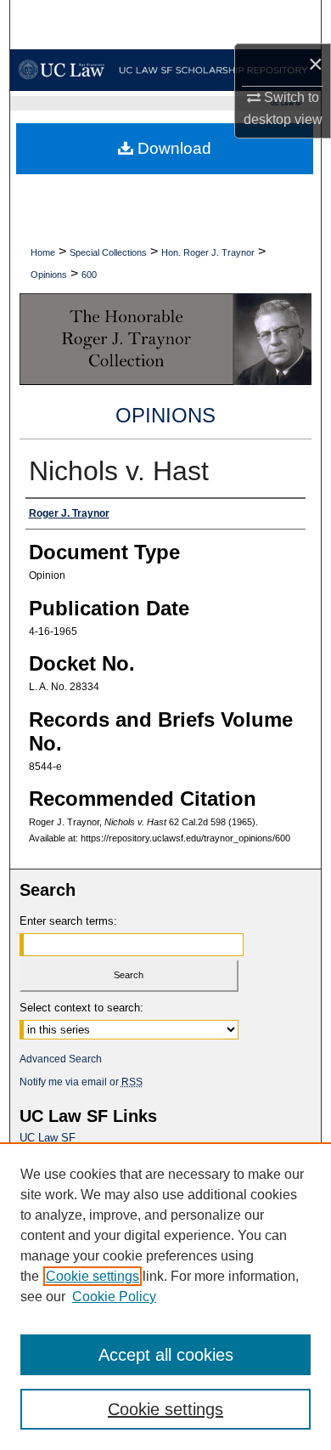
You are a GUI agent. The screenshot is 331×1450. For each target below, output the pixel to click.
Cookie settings (92, 1276)
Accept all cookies (165, 1354)
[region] (165, 1296)
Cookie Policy (114, 1296)
